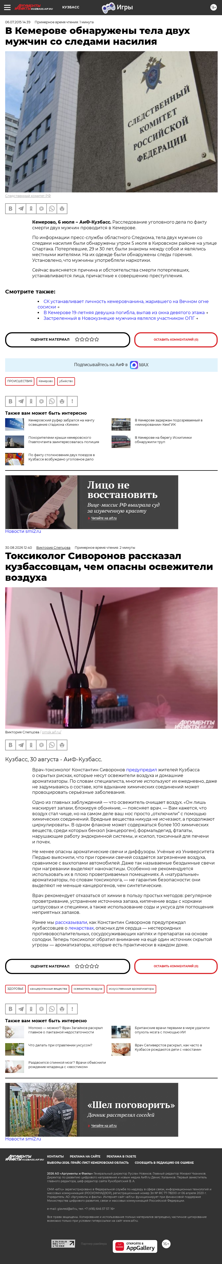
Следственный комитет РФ (28, 196)
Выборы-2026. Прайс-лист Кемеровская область (88, 1163)
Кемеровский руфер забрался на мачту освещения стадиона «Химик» (61, 422)
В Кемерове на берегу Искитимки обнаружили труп (163, 440)
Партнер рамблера (94, 1243)
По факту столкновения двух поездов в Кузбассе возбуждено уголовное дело (61, 457)
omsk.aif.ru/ (51, 732)
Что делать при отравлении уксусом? (60, 1045)
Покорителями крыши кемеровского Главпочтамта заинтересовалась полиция (63, 440)
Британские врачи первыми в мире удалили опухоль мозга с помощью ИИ (172, 1030)
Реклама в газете (121, 1156)
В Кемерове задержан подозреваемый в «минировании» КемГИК (169, 422)
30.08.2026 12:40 (18, 548)
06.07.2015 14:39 (17, 22)
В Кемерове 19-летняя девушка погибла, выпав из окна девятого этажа (124, 312)
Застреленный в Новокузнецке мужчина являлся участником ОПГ (119, 318)
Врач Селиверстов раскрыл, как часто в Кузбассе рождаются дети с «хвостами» (168, 1047)
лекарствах (81, 928)
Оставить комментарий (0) (176, 339)
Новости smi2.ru (23, 531)
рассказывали (71, 922)
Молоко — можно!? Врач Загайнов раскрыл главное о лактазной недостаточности (65, 1030)
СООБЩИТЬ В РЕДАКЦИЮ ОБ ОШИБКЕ (164, 1163)
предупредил (141, 769)
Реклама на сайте (85, 1156)
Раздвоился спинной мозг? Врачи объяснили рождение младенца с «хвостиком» (67, 1064)
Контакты (55, 1156)
